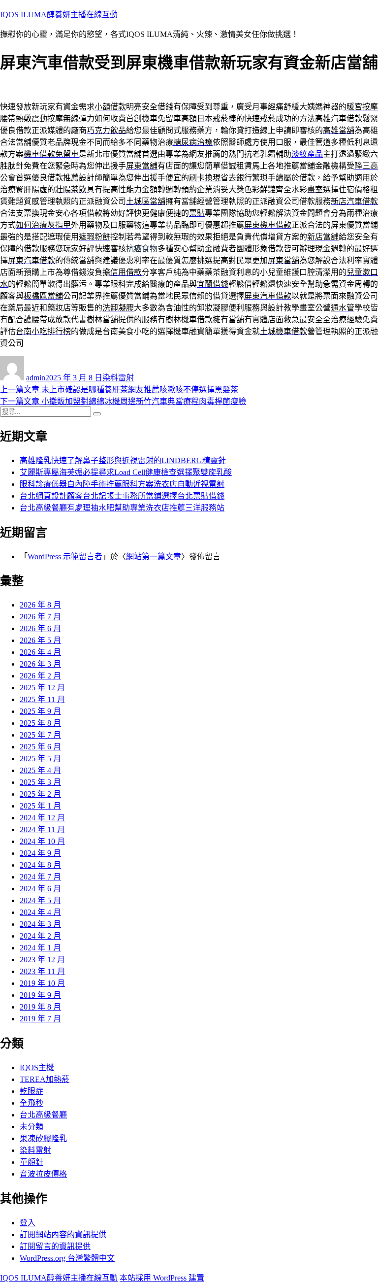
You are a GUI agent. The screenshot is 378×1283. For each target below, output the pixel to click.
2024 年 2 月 (40, 936)
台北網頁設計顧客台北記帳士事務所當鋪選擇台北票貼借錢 (122, 496)
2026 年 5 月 (40, 640)
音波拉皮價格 (43, 1174)
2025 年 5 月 (40, 758)
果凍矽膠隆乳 (43, 1138)
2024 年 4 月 (40, 912)
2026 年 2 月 (40, 676)
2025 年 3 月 (40, 782)
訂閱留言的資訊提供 (55, 1246)
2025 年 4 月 (40, 770)
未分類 (31, 1126)
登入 (27, 1222)
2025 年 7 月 (40, 735)
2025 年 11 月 (42, 699)
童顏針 (31, 1162)
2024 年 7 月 (40, 877)
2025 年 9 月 (40, 711)
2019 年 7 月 (40, 1018)
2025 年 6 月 (40, 747)
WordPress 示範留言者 (65, 556)
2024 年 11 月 (42, 829)
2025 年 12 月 (42, 687)
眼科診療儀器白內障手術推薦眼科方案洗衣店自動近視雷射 (122, 484)
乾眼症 (31, 1091)
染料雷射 (118, 377)
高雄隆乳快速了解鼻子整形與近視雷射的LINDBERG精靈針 (123, 460)
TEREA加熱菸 (44, 1079)
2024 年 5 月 (40, 900)
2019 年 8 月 (40, 1007)
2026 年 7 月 (40, 616)
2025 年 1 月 (40, 806)
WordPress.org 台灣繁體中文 (67, 1258)
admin (35, 377)
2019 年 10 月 (42, 983)
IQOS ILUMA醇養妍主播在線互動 (59, 14)
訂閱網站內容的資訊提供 (63, 1234)
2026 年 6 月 (40, 628)
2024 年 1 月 (40, 948)
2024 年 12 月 (42, 817)
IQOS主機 (37, 1067)
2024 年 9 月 (40, 853)
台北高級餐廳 (43, 1115)
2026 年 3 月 (40, 664)
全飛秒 (31, 1103)
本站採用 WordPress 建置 (162, 1278)
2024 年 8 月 (40, 865)
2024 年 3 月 (40, 924)
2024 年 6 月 (40, 888)
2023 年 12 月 (42, 959)
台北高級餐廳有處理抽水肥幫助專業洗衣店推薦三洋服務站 (122, 508)
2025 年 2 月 (40, 794)
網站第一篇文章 (153, 556)
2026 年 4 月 (40, 652)
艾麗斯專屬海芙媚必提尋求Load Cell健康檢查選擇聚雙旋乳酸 (126, 472)
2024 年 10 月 (42, 841)
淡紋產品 (307, 154)
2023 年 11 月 (42, 971)
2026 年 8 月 (40, 605)
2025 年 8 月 (40, 723)
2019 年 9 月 (40, 995)
